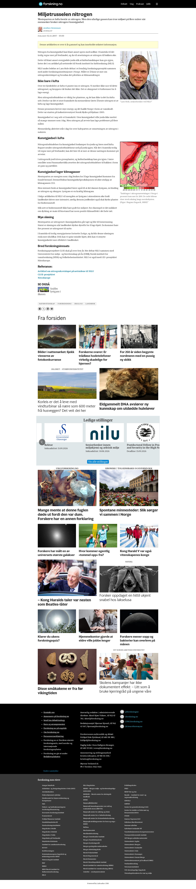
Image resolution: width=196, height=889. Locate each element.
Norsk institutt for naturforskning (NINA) (98, 865)
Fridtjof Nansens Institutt (51, 819)
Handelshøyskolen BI (50, 822)
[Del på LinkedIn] (47, 309)
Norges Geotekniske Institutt (93, 837)
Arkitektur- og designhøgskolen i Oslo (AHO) (58, 788)
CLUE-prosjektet (46, 274)
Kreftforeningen (48, 851)
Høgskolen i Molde (49, 828)
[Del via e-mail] (52, 309)
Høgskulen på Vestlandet (51, 838)
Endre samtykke (50, 771)
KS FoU (44, 848)
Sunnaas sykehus (130, 825)
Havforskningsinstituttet (51, 825)
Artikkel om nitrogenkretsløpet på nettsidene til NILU (66, 271)
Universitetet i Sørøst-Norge (134, 857)
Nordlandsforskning (90, 833)
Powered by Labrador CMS (98, 883)
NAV (43, 863)
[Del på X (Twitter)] (43, 309)
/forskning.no (131, 717)
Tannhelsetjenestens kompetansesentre (139, 832)
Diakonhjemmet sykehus (51, 795)
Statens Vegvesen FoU (132, 819)
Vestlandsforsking (131, 864)
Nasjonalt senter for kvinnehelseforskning (98, 818)
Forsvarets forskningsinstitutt (53, 813)
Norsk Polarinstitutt (90, 853)
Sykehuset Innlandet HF (133, 828)
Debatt (124, 4)
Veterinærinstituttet (131, 867)
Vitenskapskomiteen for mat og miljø (138, 873)
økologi (78, 304)
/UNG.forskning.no (133, 721)
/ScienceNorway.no (133, 726)
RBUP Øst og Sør (130, 792)
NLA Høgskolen (89, 785)
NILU (44, 875)
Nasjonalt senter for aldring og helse (96, 812)
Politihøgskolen (130, 785)
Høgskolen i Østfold (49, 832)
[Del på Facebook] (40, 309)
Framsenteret (47, 816)
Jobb (148, 4)
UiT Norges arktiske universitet (135, 838)
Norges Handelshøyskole (92, 840)
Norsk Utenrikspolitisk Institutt (95, 862)
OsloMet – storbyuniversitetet (94, 872)
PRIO (126, 788)
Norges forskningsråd (91, 843)
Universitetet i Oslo (131, 851)
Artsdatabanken (48, 792)
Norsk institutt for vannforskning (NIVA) (98, 869)
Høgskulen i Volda (48, 835)
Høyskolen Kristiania (49, 841)
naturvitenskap (47, 304)
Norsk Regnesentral (90, 856)
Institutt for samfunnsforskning (54, 844)
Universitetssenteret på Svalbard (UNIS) (138, 860)
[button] (42, 442)
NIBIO (44, 866)
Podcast (140, 4)
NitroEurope (44, 278)
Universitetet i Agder (131, 841)
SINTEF (127, 804)
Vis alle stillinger (98, 461)
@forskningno (132, 712)
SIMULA (127, 801)
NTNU (85, 800)
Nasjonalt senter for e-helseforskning (97, 815)
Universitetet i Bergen (132, 844)
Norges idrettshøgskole (92, 849)
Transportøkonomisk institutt (135, 835)
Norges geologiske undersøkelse (95, 846)
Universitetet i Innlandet (133, 848)
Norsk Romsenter (89, 859)
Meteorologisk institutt (50, 860)
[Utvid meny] (157, 4)
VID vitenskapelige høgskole (135, 870)
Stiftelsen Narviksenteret (133, 822)
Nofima (86, 827)
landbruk (90, 304)
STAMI (126, 816)
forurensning (65, 304)
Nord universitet (89, 830)
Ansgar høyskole (48, 785)
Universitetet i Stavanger (133, 854)
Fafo (43, 804)
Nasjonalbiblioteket (90, 803)
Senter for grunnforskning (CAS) (136, 807)
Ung (132, 4)
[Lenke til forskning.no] (76, 3)
